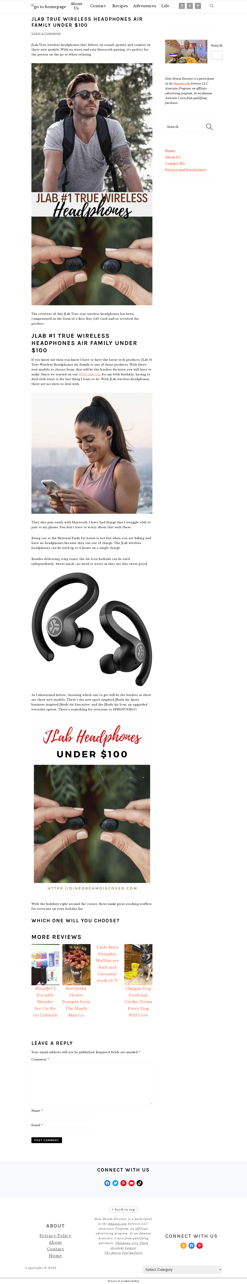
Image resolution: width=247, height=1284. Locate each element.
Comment (40, 1059)
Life (165, 6)
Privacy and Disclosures (185, 170)
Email (37, 1125)
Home (170, 151)
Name (37, 1110)
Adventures (144, 6)
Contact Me (175, 163)
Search (216, 45)
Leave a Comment (46, 33)
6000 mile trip (90, 374)
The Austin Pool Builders (123, 1253)
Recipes (120, 6)
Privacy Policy (55, 1235)
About (55, 1242)
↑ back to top (123, 1209)
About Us (77, 6)
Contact (98, 6)
